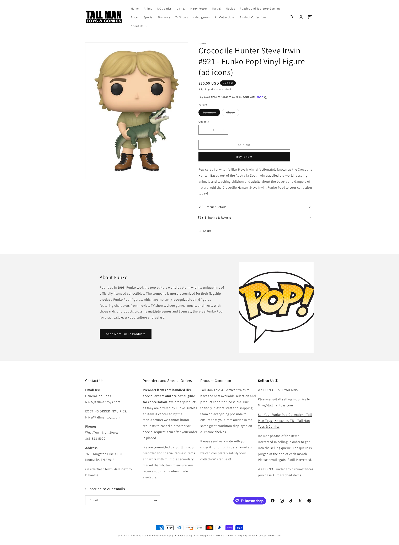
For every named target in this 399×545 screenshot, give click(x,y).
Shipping (203, 89)
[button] (138, 26)
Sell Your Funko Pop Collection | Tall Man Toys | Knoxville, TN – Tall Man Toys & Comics (285, 420)
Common (211, 113)
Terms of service (224, 535)
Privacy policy (204, 535)
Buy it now (244, 157)
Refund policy (185, 535)
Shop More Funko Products (125, 334)
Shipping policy (246, 535)
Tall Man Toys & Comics (138, 535)
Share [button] (207, 231)
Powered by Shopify (163, 535)
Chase (232, 113)
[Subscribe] (155, 500)
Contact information (270, 535)
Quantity (203, 121)
